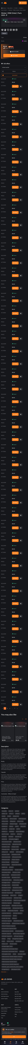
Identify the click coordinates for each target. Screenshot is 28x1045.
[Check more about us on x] (8, 30)
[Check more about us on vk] (2, 30)
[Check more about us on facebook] (5, 30)
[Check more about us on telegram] (14, 30)
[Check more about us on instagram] (16, 30)
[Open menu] (2, 3)
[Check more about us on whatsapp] (11, 30)
